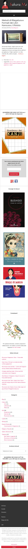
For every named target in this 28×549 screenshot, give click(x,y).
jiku (25, 61)
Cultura (3, 402)
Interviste (6, 414)
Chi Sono (3, 505)
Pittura (5, 407)
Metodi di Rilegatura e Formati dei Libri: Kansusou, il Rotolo (13, 23)
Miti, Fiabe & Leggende (9, 436)
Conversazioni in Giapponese (11, 426)
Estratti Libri (7, 412)
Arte (10, 59)
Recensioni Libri (8, 416)
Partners (3, 516)
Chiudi (14, 547)
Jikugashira (6, 63)
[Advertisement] (14, 92)
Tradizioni (4, 434)
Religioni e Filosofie (6, 429)
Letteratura (6, 405)
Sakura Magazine (14, 4)
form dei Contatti (16, 347)
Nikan (10, 63)
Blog (3, 399)
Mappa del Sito (5, 520)
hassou (11, 61)
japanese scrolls (20, 61)
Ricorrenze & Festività (9, 438)
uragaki (10, 64)
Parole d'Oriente (6, 424)
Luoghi (3, 418)
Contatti (3, 509)
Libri (12, 59)
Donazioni (3, 512)
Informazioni (14, 544)
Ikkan (15, 61)
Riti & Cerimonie (8, 440)
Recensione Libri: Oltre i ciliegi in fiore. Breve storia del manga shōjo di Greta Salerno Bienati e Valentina (14, 382)
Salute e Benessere (6, 431)
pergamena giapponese (17, 63)
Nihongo (4, 421)
